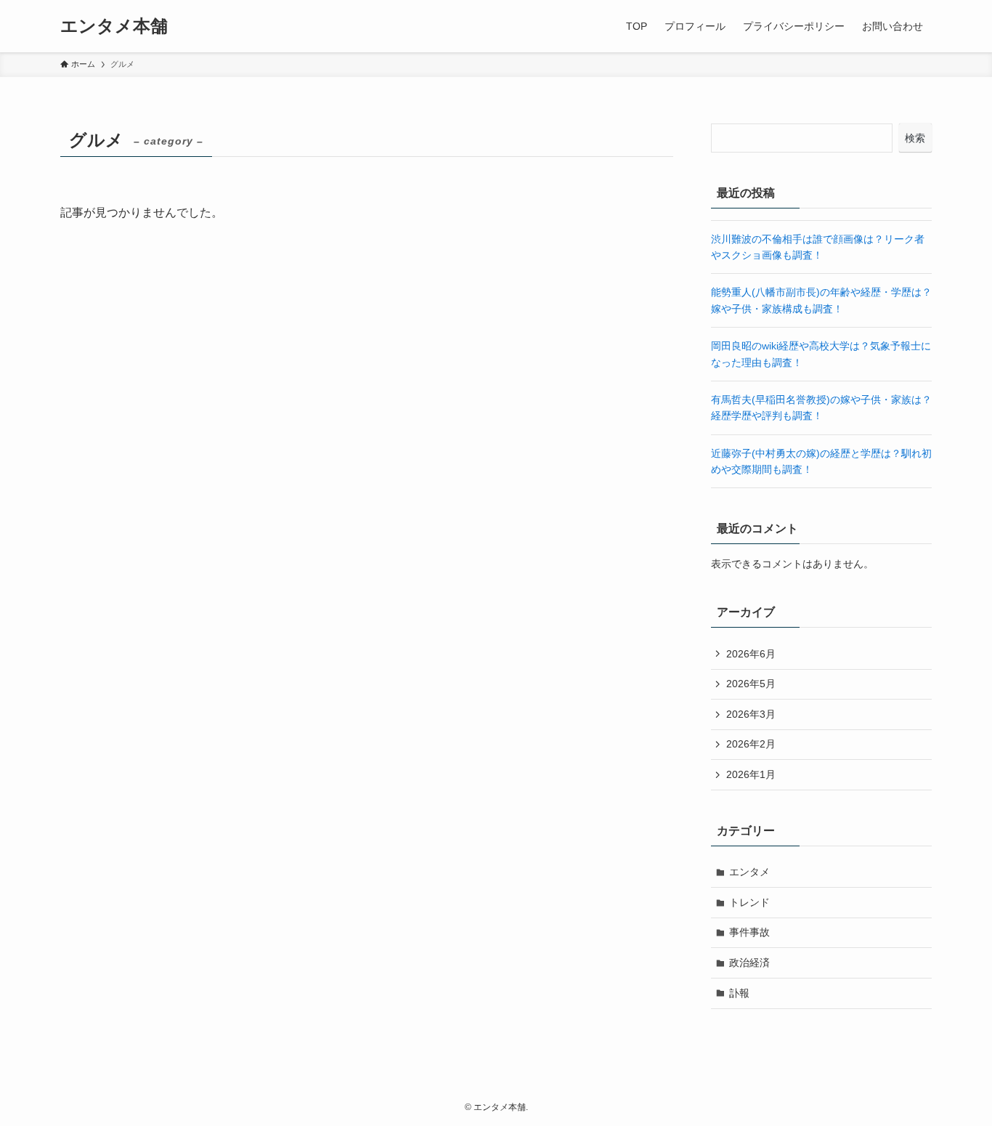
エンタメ (749, 872)
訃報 (739, 993)
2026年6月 (751, 654)
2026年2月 (751, 744)
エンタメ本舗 (114, 26)
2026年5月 (751, 683)
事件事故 (749, 932)
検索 (915, 138)
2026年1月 (751, 774)
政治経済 (749, 962)
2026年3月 (751, 714)
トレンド (749, 902)
